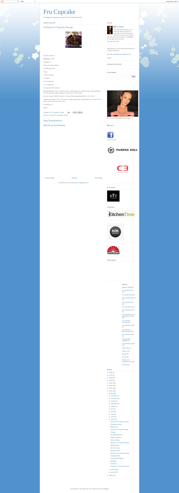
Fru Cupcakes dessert (128, 298)
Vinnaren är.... (114, 463)
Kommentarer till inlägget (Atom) (78, 182)
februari (113, 469)
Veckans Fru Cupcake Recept (119, 429)
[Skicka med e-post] (74, 112)
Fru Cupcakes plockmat (126, 321)
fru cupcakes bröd (127, 295)
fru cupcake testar (127, 290)
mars (112, 419)
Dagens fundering (115, 437)
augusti (113, 406)
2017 (111, 375)
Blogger (106, 489)
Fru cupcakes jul (127, 307)
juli (112, 409)
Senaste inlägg (49, 178)
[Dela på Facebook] (79, 112)
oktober (113, 401)
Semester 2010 (115, 450)
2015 (111, 380)
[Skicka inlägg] (68, 112)
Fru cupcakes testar (128, 334)
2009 (111, 475)
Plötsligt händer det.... (117, 435)
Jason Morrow (93, 489)
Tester (124, 357)
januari (113, 472)
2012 (111, 388)
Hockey (124, 351)
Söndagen (113, 461)
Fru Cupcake (59, 11)
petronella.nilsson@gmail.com (122, 54)
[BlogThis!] (75, 112)
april (112, 417)
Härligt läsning (114, 445)
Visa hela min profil (113, 41)
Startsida (74, 178)
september (114, 403)
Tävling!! (113, 432)
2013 (111, 385)
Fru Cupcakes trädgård (126, 339)
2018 (111, 372)
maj (112, 414)
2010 (111, 393)
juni (112, 411)
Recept (124, 354)
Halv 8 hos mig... (115, 448)
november (114, 398)
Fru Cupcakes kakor (128, 310)
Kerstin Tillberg (114, 440)
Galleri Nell (125, 348)
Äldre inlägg (98, 178)
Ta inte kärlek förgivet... (117, 458)
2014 (111, 383)
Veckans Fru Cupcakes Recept (119, 442)
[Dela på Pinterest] (81, 112)
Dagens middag (126, 287)
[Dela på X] (77, 112)
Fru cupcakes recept (128, 325)
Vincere (124, 364)
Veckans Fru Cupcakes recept (58, 115)
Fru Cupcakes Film (128, 302)
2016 (111, 378)
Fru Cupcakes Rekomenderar (126, 330)
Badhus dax (114, 427)
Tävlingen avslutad (116, 424)
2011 (111, 391)
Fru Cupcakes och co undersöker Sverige (128, 315)
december (114, 396)
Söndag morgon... (115, 456)
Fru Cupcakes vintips (128, 343)
